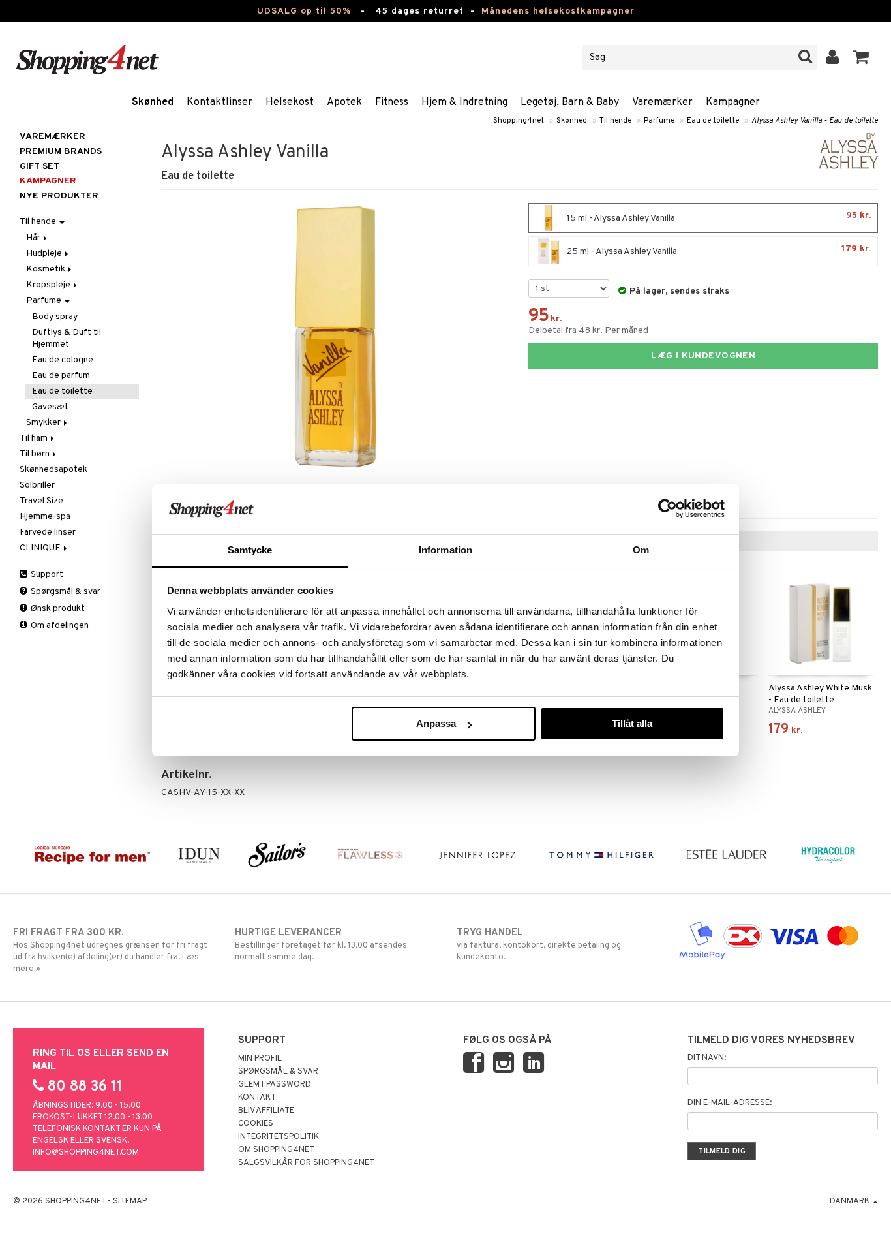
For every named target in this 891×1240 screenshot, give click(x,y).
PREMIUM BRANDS (61, 151)
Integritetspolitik (278, 1137)
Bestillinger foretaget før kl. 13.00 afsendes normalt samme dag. (321, 945)
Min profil (260, 1058)
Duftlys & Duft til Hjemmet (66, 338)
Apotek (344, 102)
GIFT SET (39, 166)
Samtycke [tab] (250, 549)
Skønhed (153, 102)
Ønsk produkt (57, 608)
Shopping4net (518, 121)
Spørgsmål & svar (64, 591)
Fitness (391, 102)
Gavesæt (50, 406)
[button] (861, 57)
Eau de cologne (62, 359)
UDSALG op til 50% (304, 11)
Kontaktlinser (219, 102)
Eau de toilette (713, 121)
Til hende (615, 121)
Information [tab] (445, 549)
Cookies (255, 1124)
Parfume (659, 121)
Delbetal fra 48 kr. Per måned (588, 330)
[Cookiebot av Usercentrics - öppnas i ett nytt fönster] (668, 508)
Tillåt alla (632, 723)
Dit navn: (706, 1058)
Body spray (55, 316)
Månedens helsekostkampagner (558, 11)
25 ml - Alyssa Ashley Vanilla (718, 250)
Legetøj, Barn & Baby (570, 102)
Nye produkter (59, 196)
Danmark (850, 1201)
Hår (34, 237)
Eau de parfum (61, 375)
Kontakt (257, 1098)
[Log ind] (833, 57)
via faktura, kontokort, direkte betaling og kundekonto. (539, 945)
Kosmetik (46, 269)
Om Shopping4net (276, 1150)
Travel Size (41, 500)
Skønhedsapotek (53, 469)
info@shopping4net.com (86, 1152)
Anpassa (436, 723)
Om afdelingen (59, 625)
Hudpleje (45, 253)
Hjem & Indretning (464, 102)
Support (46, 574)
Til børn (36, 453)
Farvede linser (48, 532)
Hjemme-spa (45, 516)
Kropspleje (49, 284)
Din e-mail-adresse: (729, 1103)
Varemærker (662, 102)
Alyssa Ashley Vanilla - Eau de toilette (814, 121)
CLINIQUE (41, 547)
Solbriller (37, 485)
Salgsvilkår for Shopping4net (306, 1163)
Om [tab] (641, 549)
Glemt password (274, 1084)
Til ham (35, 438)
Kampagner (733, 102)
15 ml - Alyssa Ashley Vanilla (718, 217)
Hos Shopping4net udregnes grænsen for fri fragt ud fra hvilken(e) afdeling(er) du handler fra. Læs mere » (110, 950)
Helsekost (289, 102)
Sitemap (130, 1201)
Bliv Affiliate (266, 1111)
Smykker (44, 422)
